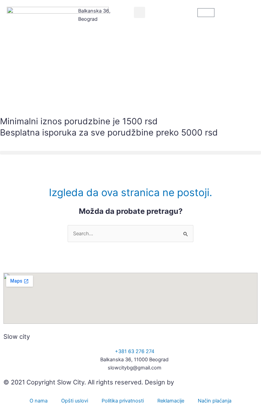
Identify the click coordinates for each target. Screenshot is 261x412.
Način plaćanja (214, 401)
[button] (139, 12)
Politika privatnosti (123, 401)
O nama (39, 401)
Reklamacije (170, 401)
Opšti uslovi (74, 401)
